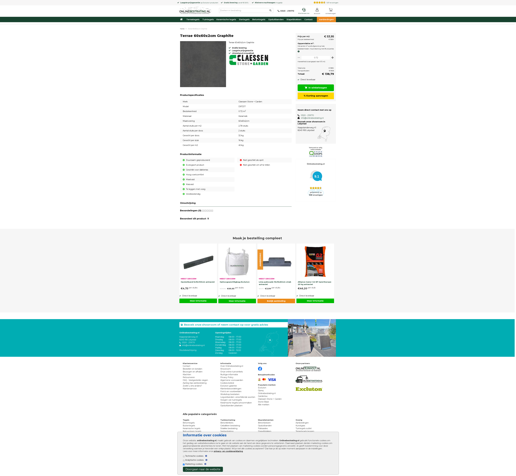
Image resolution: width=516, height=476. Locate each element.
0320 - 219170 (307, 115)
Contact (308, 19)
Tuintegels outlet (304, 428)
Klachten (187, 374)
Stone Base (263, 402)
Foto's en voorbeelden (230, 391)
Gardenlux (262, 396)
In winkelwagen (318, 87)
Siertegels (244, 19)
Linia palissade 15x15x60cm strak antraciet (275, 283)
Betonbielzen (264, 423)
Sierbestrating (226, 431)
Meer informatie (198, 301)
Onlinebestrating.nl (267, 393)
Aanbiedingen (326, 19)
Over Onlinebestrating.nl (231, 366)
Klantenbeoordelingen (230, 388)
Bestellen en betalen (192, 369)
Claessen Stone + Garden (270, 399)
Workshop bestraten (229, 394)
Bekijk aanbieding (276, 301)
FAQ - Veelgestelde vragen (195, 380)
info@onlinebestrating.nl (312, 118)
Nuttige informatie (229, 374)
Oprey (261, 390)
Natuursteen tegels (192, 431)
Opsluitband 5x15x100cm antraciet (198, 282)
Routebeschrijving (187, 350)
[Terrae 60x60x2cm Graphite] (203, 64)
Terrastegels (192, 19)
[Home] (195, 10)
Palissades (263, 428)
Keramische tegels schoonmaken (236, 403)
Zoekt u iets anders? (192, 386)
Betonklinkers (226, 423)
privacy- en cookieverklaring (228, 451)
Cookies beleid (227, 383)
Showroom (225, 369)
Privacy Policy (226, 377)
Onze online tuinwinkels (231, 371)
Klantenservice (190, 388)
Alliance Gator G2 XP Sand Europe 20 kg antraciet (314, 283)
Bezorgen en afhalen (193, 371)
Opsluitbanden (276, 19)
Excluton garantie (228, 386)
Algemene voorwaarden (231, 380)
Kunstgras (300, 425)
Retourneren (189, 377)
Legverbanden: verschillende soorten (237, 397)
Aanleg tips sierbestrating (195, 383)
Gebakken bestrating (230, 425)
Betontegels (258, 19)
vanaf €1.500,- (236, 3)
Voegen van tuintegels (231, 400)
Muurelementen (265, 420)
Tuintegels (208, 19)
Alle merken (263, 404)
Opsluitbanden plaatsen (231, 405)
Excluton (206, 3)
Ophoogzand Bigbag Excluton (235, 282)
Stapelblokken (293, 19)
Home (182, 29)
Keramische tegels (226, 19)
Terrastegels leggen (305, 431)
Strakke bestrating (228, 428)
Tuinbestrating (227, 420)
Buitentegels (189, 425)
